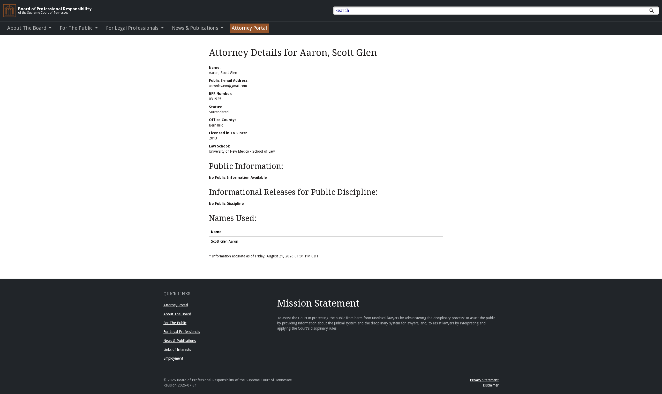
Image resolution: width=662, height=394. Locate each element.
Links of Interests (177, 349)
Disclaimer (491, 385)
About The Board (177, 314)
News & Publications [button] (196, 28)
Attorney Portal (249, 28)
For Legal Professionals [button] (133, 28)
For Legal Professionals (181, 332)
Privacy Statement (484, 380)
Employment (173, 358)
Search (342, 10)
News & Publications (179, 341)
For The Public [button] (77, 28)
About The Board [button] (27, 28)
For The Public (174, 323)
